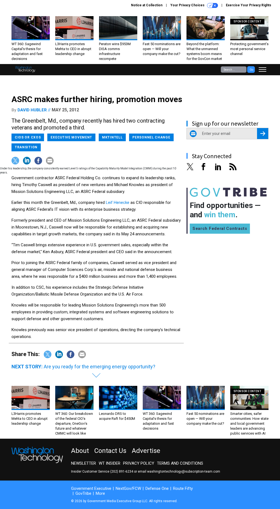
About (80, 451)
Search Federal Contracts (219, 228)
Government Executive (91, 488)
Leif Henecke (117, 202)
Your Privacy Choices (187, 5)
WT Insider (109, 463)
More (100, 493)
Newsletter (83, 463)
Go (251, 69)
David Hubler (32, 110)
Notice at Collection (146, 5)
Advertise (146, 451)
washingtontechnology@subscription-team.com (183, 471)
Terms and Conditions (180, 463)
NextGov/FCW (128, 488)
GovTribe (83, 493)
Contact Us (110, 451)
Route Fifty (183, 488)
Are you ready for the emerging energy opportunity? (99, 366)
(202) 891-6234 (121, 471)
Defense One (157, 488)
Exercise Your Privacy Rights (248, 5)
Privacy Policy (138, 463)
